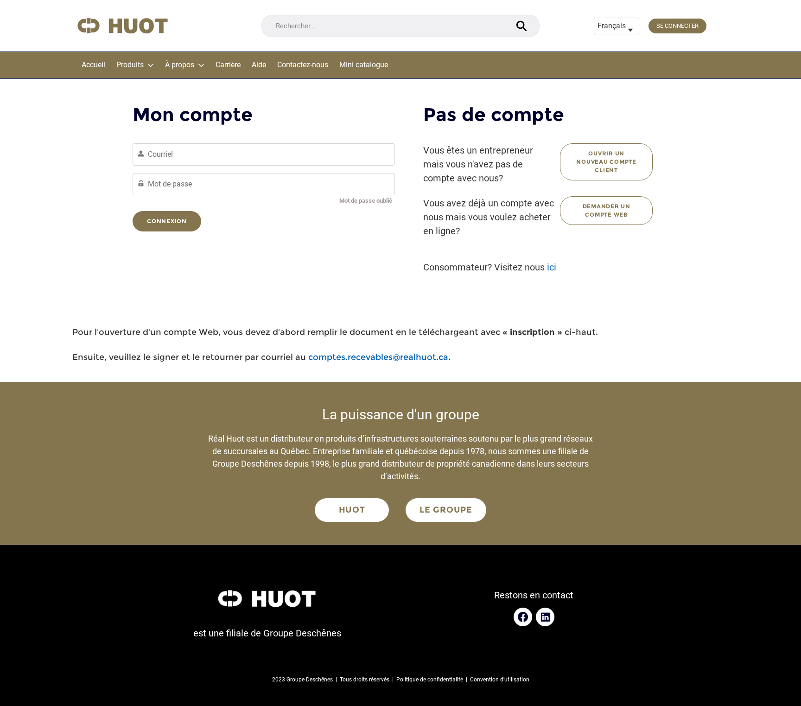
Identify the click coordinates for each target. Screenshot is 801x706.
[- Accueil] (122, 25)
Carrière (228, 65)
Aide (259, 65)
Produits (130, 65)
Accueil (93, 65)
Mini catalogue (363, 65)
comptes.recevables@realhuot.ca (378, 357)
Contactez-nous (302, 65)
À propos (179, 65)
